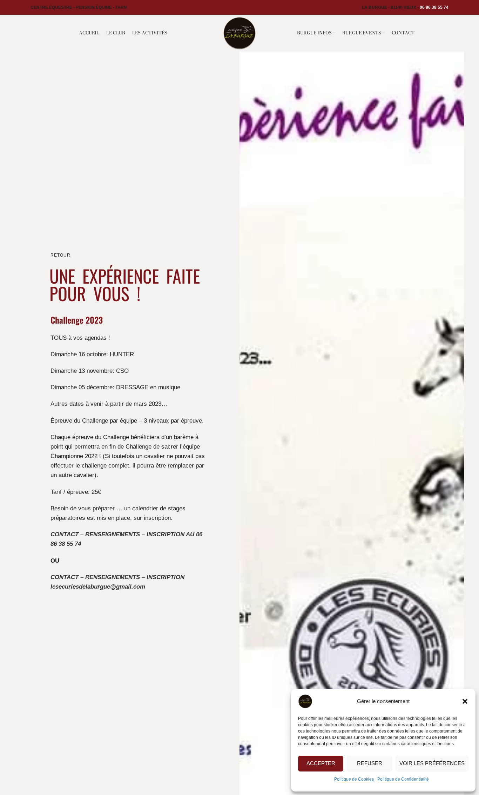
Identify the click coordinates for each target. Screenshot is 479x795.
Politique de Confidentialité (403, 779)
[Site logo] (239, 32)
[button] (464, 701)
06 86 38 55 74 (434, 7)
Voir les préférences (432, 763)
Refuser (369, 763)
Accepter (320, 763)
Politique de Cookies (354, 779)
